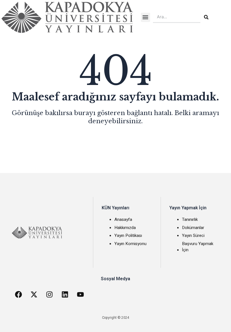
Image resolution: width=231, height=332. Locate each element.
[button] (145, 17)
